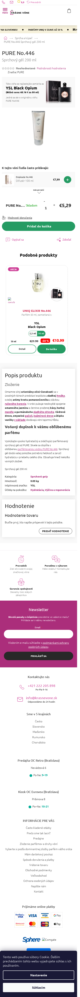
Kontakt (38, 891)
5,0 (22, 2)
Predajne (38, 838)
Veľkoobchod (39, 875)
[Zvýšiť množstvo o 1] (54, 205)
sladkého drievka (43, 411)
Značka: (16, 72)
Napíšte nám (38, 886)
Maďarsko (38, 732)
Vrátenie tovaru (38, 865)
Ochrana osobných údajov (38, 881)
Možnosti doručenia (20, 217)
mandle (9, 411)
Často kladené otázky (38, 828)
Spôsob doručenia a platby (38, 860)
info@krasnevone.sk (41, 699)
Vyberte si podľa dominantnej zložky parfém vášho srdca (38, 849)
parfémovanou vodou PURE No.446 (37, 449)
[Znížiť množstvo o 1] (44, 201)
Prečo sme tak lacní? (38, 833)
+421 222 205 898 (41, 687)
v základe (20, 419)
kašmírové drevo (44, 415)
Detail (22, 349)
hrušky (61, 395)
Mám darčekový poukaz (39, 854)
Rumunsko (38, 737)
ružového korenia (15, 403)
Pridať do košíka (39, 226)
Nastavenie (38, 975)
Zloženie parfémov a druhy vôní (38, 844)
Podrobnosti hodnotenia (51, 68)
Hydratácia (37, 489)
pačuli (28, 415)
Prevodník (35, 2)
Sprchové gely (39, 476)
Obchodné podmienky (38, 870)
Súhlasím (38, 987)
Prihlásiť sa (39, 656)
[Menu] (5, 11)
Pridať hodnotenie (55, 531)
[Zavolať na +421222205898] (6, 2)
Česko (38, 721)
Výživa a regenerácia (57, 489)
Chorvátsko (38, 742)
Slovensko (38, 726)
